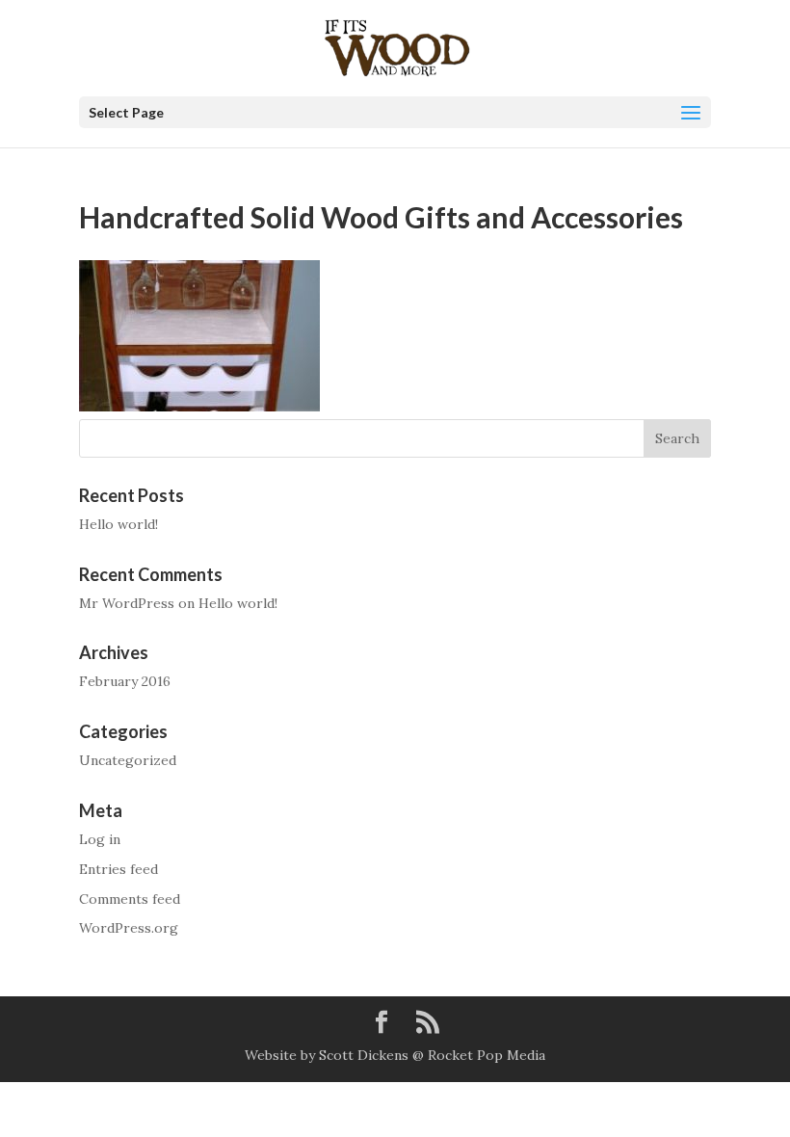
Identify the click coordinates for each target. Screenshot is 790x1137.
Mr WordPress (126, 603)
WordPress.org (128, 928)
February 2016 (125, 681)
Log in (99, 839)
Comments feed (129, 899)
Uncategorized (127, 760)
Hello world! (118, 524)
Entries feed (118, 869)
